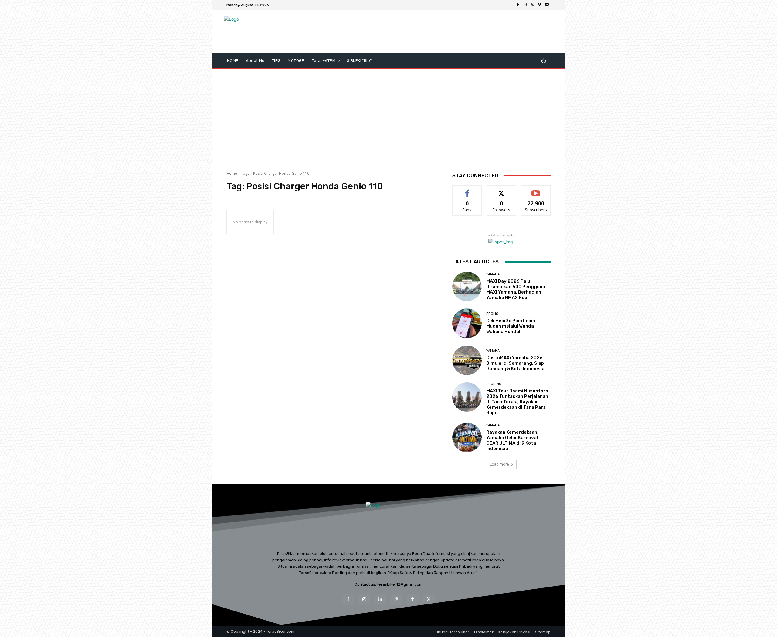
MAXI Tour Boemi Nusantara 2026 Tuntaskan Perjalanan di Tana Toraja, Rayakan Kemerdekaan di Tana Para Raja (517, 401)
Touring (493, 384)
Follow (501, 190)
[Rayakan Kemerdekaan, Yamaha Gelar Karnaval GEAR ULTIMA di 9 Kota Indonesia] (467, 437)
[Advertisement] (388, 117)
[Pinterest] (396, 599)
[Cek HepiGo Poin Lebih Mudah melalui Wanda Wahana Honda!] (467, 323)
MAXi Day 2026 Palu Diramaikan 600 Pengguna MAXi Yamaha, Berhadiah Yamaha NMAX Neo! (515, 289)
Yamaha (493, 274)
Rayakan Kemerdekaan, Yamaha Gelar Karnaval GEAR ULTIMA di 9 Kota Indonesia (512, 440)
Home (231, 173)
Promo (492, 313)
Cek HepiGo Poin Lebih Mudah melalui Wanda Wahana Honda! (510, 326)
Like (467, 190)
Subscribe (536, 190)
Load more (499, 464)
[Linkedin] (380, 599)
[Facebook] (517, 5)
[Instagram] (525, 5)
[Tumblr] (413, 599)
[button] (543, 61)
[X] (532, 5)
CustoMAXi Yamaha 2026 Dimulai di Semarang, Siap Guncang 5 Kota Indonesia (515, 363)
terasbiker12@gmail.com (399, 584)
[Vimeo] (539, 5)
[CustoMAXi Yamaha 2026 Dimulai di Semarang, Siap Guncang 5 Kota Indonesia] (467, 360)
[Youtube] (547, 5)
